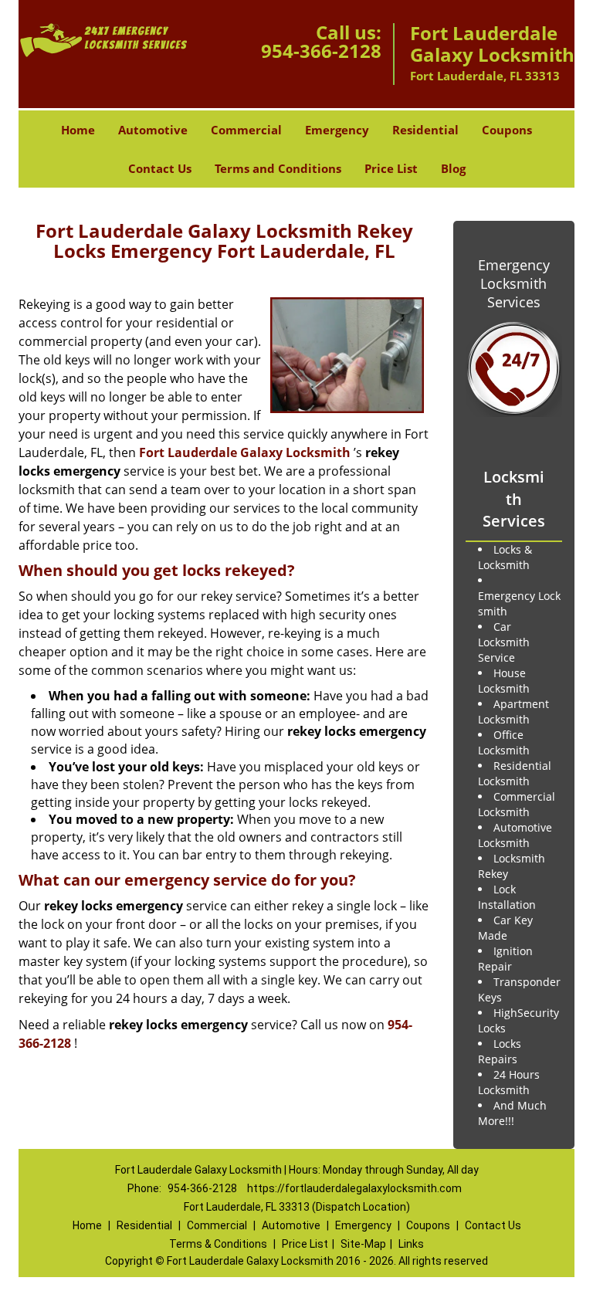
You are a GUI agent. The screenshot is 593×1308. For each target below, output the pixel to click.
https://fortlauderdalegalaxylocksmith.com (354, 1188)
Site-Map (363, 1244)
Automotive (153, 129)
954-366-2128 (321, 50)
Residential (425, 129)
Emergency (337, 129)
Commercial (246, 129)
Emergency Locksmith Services (514, 283)
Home (78, 129)
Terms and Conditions (278, 168)
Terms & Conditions (218, 1244)
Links (411, 1244)
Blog (453, 168)
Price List (391, 168)
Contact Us (159, 168)
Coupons (507, 129)
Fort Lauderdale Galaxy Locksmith (245, 452)
